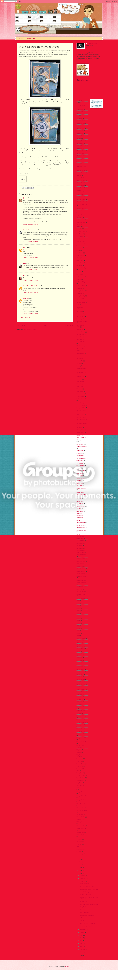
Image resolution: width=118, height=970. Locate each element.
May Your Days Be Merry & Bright (89, 904)
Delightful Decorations (80, 191)
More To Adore (80, 437)
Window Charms (81, 832)
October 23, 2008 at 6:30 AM (30, 270)
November (83, 878)
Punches (79, 508)
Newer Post (21, 325)
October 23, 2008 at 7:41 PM (30, 314)
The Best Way (80, 729)
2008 (80, 873)
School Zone (80, 548)
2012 (80, 862)
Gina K (78, 250)
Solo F (78, 610)
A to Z (78, 116)
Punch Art (79, 501)
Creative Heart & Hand (29, 230)
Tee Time (79, 704)
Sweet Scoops (80, 682)
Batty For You (80, 128)
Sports (78, 651)
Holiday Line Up (81, 316)
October (82, 881)
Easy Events (80, 194)
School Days (80, 543)
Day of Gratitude (81, 188)
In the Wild (79, 339)
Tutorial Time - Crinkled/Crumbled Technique (89, 898)
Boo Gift (82, 920)
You (78, 846)
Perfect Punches (81, 478)
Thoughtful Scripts (81, 738)
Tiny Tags (79, 752)
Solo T (78, 628)
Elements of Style (81, 202)
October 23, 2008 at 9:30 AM (30, 280)
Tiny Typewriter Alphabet (81, 755)
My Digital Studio (81, 440)
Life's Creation (80, 381)
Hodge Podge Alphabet (80, 308)
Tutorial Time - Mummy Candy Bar (89, 889)
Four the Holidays (81, 239)
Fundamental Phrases (82, 244)
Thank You (79, 713)
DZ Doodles (80, 183)
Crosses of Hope (81, 173)
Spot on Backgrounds (82, 654)
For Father (79, 229)
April (81, 943)
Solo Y (78, 635)
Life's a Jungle (80, 384)
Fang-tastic (79, 215)
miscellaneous (80, 849)
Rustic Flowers (80, 525)
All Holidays (80, 118)
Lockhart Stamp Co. (82, 399)
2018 (80, 859)
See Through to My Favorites (87, 923)
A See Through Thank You (86, 926)
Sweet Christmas (81, 672)
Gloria (78, 258)
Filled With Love (81, 222)
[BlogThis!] (28, 188)
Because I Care (80, 131)
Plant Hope (79, 485)
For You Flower (81, 231)
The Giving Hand (81, 731)
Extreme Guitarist (81, 208)
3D (77, 103)
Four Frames (80, 234)
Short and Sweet (81, 569)
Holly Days (79, 319)
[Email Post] (23, 188)
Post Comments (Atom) (30, 329)
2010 (80, 867)
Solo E (78, 608)
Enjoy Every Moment (82, 204)
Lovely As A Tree (81, 408)
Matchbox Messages (82, 423)
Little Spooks (80, 391)
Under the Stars (80, 780)
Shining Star (80, 566)
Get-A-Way (79, 248)
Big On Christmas (81, 136)
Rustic (78, 520)
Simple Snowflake (81, 576)
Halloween (79, 279)
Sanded (78, 534)
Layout (78, 366)
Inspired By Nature (81, 342)
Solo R (78, 625)
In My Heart (80, 337)
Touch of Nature (81, 764)
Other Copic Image (84, 912)
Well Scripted (80, 814)
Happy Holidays (84, 907)
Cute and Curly (80, 178)
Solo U (78, 631)
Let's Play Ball (80, 376)
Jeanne (25, 198)
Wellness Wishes (81, 817)
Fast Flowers (80, 217)
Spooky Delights (81, 649)
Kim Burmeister (92, 44)
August (82, 932)
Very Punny (80, 783)
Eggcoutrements (81, 199)
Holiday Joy (80, 314)
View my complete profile (92, 48)
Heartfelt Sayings (81, 302)
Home (21, 38)
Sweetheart (79, 687)
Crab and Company (81, 166)
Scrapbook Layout (81, 554)
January (82, 952)
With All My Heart (81, 835)
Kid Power (79, 363)
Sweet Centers (80, 669)
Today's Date (80, 759)
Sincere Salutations (81, 582)
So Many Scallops (81, 598)
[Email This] (26, 188)
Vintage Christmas (81, 792)
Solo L (78, 618)
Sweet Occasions (81, 679)
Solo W (78, 633)
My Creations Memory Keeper (87, 886)
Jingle (24, 275)
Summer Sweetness (81, 663)
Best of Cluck (80, 133)
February (82, 949)
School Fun (79, 545)
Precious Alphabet (81, 494)
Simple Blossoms (81, 571)
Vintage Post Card (81, 800)
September (83, 929)
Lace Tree (82, 909)
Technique (79, 702)
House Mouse (80, 329)
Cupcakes (79, 175)
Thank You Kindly (81, 716)
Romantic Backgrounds (80, 514)
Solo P (78, 623)
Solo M (78, 620)
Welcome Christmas (82, 810)
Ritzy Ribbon (80, 511)
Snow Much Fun (81, 591)
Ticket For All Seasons (80, 746)
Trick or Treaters (81, 775)
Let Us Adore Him (81, 372)
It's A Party (79, 346)
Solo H (78, 613)
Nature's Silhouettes (82, 446)
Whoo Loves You (81, 826)
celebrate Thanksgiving (86, 892)
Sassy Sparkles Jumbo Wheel (80, 537)
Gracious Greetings (81, 268)
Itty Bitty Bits (80, 348)
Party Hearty (80, 475)
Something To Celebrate (80, 641)
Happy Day (79, 288)
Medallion (79, 427)
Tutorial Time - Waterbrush (87, 915)
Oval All (79, 468)
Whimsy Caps (80, 819)
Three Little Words (81, 742)
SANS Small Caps (81, 530)
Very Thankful (80, 785)
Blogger (67, 966)
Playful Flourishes (81, 488)
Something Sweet (81, 638)
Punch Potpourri (81, 506)
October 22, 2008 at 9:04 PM (30, 242)
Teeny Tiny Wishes (81, 707)
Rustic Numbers (81, 527)
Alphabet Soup (80, 121)
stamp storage (80, 854)
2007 (80, 955)
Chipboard (79, 148)
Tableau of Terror (81, 689)
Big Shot (79, 138)
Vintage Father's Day (82, 796)
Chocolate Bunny (81, 151)
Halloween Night (81, 286)
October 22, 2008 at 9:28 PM (30, 257)
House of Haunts (81, 332)
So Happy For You (81, 594)
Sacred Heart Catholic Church (31, 286)
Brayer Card (80, 143)
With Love (79, 839)
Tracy (24, 247)
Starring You (80, 660)
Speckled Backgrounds (80, 645)
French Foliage (80, 241)
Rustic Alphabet (81, 522)
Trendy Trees (80, 773)
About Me (31, 38)
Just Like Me (80, 361)
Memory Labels (81, 430)
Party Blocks (80, 473)
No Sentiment (80, 455)
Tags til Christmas (81, 692)
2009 (80, 870)
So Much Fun (83, 918)
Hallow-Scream (81, 277)
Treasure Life (80, 766)
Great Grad (79, 274)
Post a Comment (25, 317)
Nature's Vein (80, 450)
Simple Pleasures (81, 573)
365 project (79, 100)
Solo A (78, 600)
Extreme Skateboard (82, 211)
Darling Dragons (81, 185)
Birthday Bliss (80, 141)
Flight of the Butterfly (80, 225)
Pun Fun (79, 498)
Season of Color (81, 558)
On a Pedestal (80, 460)
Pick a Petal (80, 480)
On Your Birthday (81, 458)
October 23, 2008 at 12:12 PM (30, 292)
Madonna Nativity (81, 410)
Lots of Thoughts (81, 403)
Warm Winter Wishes (82, 804)
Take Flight (79, 694)
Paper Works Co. (81, 470)
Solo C (78, 606)
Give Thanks (80, 253)
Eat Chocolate (80, 197)
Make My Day (80, 417)
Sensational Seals (81, 561)
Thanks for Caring (81, 722)
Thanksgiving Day (81, 725)
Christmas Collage (81, 156)
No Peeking (80, 453)
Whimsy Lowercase (82, 822)
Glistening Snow (81, 255)
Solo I (78, 616)
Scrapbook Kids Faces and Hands (81, 551)
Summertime (80, 667)
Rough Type (80, 517)
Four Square (80, 236)
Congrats (79, 164)
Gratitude (79, 272)
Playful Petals (80, 492)
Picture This (80, 483)
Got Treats (79, 265)
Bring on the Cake (81, 146)
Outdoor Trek (80, 463)
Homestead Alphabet (82, 321)
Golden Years (80, 260)
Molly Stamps (80, 432)
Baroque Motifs (81, 123)
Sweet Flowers (80, 674)
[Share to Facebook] (31, 188)
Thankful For (80, 720)
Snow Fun (79, 589)
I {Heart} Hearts (81, 334)
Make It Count (80, 414)
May (81, 941)
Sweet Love (80, 677)
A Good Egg (80, 109)
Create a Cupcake (81, 170)
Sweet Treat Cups (81, 684)
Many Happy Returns (82, 419)
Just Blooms (80, 358)
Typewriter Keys (81, 778)
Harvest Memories (81, 298)
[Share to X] (30, 188)
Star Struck (79, 658)
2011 (80, 865)
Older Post (69, 325)
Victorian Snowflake (82, 788)
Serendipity (80, 563)
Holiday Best (80, 311)
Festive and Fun (81, 220)
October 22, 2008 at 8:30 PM (30, 224)
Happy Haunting (81, 296)
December (83, 875)
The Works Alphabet (82, 734)
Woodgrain (79, 841)
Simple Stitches (81, 580)
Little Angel (80, 386)
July (81, 935)
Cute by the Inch (81, 180)
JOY (78, 351)
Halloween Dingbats (82, 282)
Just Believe (80, 356)
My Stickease (80, 444)
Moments (79, 435)
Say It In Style (80, 540)
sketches (79, 851)
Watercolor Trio (81, 808)
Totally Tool (80, 761)
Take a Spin (79, 697)
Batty (78, 126)
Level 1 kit (79, 379)
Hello (78, 305)
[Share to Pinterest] (33, 188)
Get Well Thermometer (85, 894)
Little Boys (79, 389)
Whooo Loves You (81, 828)
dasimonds (26, 298)
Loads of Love (80, 396)
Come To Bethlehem (82, 160)
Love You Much (81, 405)
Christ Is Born (80, 153)
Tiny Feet (79, 750)
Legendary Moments (82, 368)
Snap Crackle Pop (81, 587)
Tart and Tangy (80, 699)
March (82, 946)
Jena (24, 263)
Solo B (78, 603)
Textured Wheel (81, 711)
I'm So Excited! (84, 901)
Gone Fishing (80, 263)
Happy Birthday (81, 291)
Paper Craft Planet (84, 883)
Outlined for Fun (81, 465)
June (81, 938)
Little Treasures (80, 394)
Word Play (79, 844)
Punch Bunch (80, 503)
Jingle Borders (80, 353)
